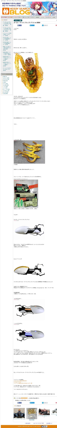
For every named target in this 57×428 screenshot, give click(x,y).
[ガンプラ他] (27, 17)
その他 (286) (5, 93)
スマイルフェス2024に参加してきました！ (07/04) (7, 34)
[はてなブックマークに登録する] (45, 25)
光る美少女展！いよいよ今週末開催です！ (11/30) (7, 39)
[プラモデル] (32, 17)
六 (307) (4, 82)
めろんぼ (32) (5, 92)
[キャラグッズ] (48, 17)
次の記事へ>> (49, 423)
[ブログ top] (10, 17)
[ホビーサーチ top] (4, 17)
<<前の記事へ (28, 423)
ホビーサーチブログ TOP (38, 423)
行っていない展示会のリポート (44, 416)
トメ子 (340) (5, 86)
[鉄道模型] (37, 17)
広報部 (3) (5, 76)
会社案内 (47, 1)
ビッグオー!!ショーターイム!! (19, 419)
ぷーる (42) (5, 87)
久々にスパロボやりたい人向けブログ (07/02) (7, 69)
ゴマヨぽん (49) (6, 90)
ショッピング (52, 1)
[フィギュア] (15, 17)
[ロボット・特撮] (21, 17)
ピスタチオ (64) (6, 79)
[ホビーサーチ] (44, 426)
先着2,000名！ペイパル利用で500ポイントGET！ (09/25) (7, 53)
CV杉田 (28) (5, 80)
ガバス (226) (5, 83)
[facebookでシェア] (19, 25)
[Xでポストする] (32, 25)
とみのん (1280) (6, 78)
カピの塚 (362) (6, 85)
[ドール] (42, 17)
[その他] (54, 17)
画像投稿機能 (31, 419)
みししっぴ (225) (6, 89)
